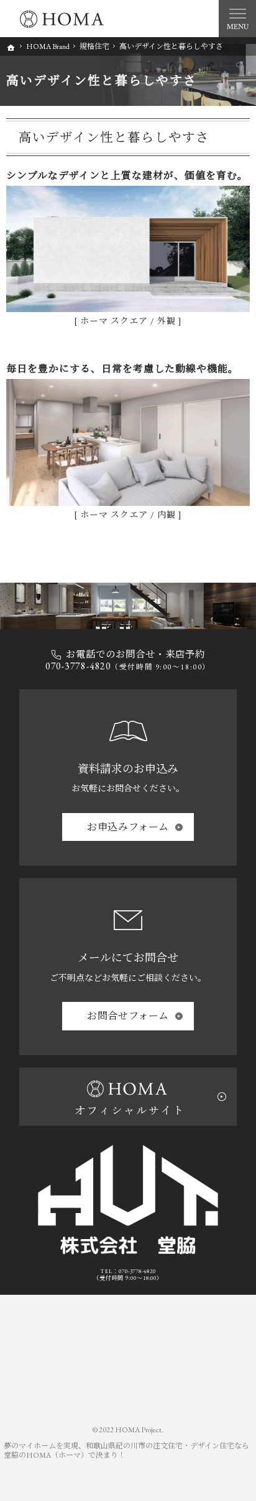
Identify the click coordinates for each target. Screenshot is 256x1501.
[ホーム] (11, 47)
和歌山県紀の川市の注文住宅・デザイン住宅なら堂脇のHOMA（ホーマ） (126, 1450)
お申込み (128, 826)
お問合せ (128, 1015)
